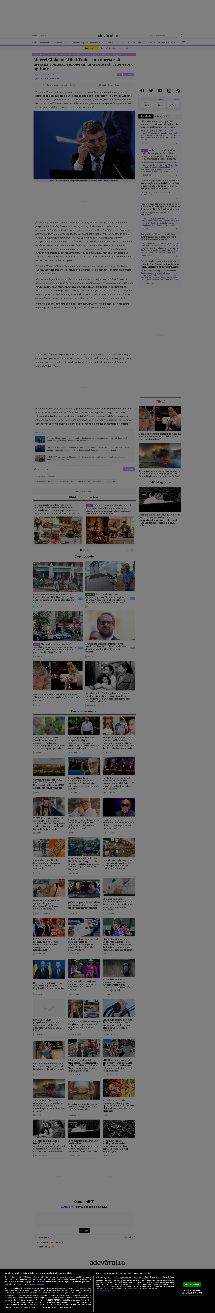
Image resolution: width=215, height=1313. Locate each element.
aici (33, 1300)
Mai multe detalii (38, 1284)
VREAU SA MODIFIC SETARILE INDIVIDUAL (192, 1291)
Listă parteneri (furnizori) (105, 1291)
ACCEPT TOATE (192, 1284)
